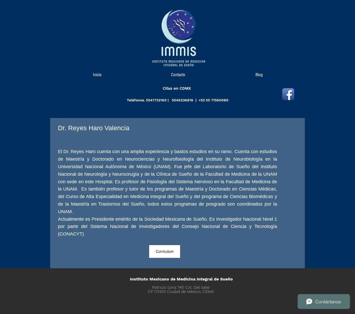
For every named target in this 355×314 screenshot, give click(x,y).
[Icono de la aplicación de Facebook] (288, 94)
